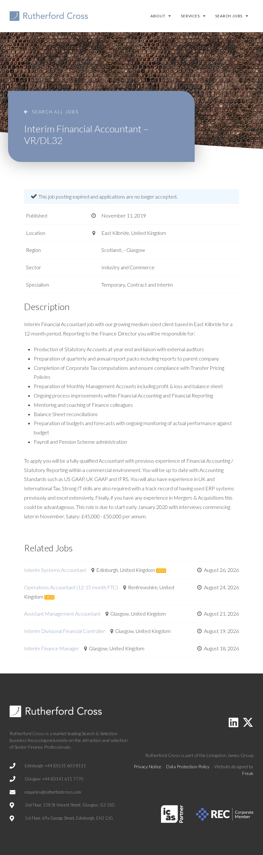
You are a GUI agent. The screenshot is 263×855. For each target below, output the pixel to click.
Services (190, 15)
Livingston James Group (230, 755)
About (157, 15)
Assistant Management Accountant (62, 613)
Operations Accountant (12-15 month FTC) (71, 587)
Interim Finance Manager (51, 648)
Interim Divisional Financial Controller (64, 631)
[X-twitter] (247, 722)
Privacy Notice (147, 766)
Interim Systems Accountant (55, 570)
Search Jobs (228, 15)
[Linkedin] (233, 722)
